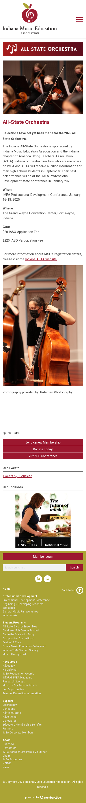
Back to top (68, 590)
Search (74, 567)
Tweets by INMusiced (17, 476)
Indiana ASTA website (41, 259)
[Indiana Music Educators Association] (30, 35)
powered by (32, 797)
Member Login (43, 556)
